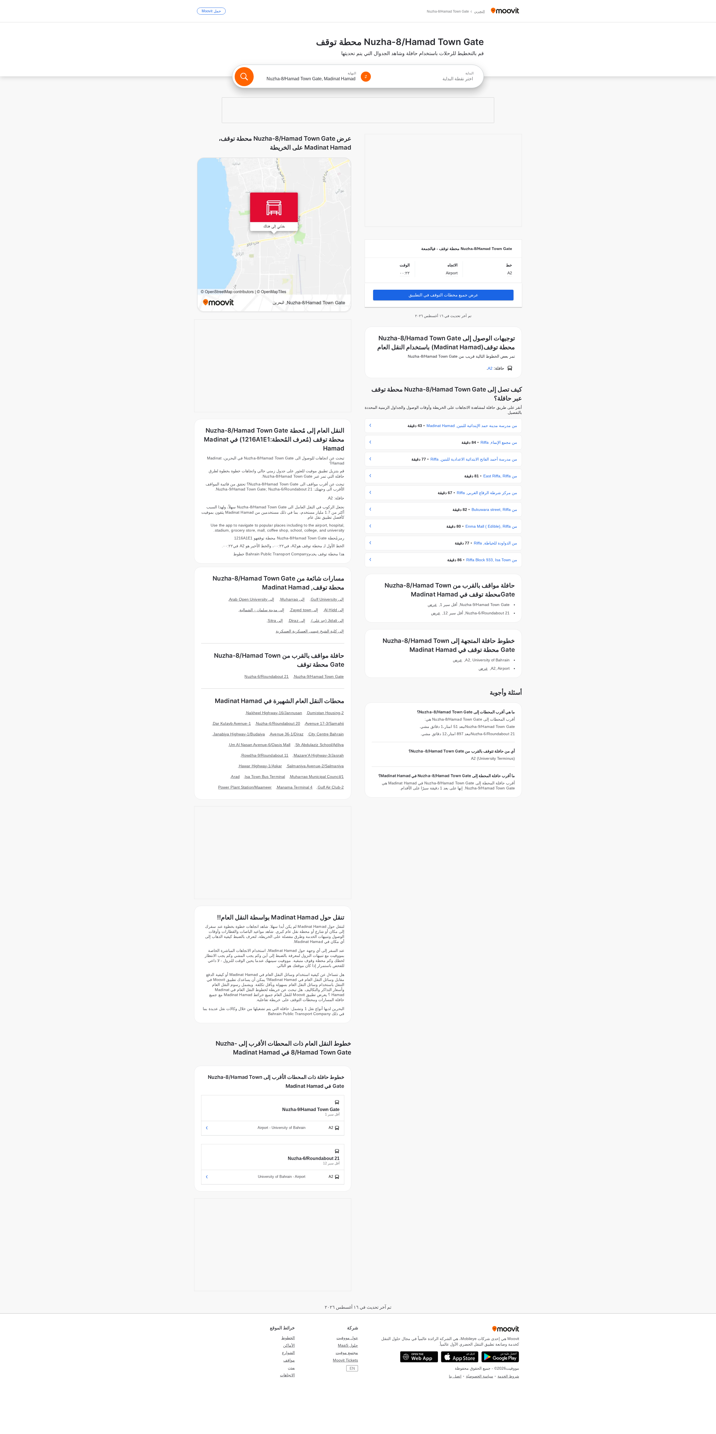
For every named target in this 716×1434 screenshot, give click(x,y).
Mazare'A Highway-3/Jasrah (319, 755)
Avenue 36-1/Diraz (286, 734)
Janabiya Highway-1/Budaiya (239, 734)
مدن (291, 1367)
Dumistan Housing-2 (325, 713)
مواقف (289, 1360)
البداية (469, 73)
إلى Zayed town (304, 610)
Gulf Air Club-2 (331, 787)
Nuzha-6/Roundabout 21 (266, 676)
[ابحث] (244, 76)
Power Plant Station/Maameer (245, 787)
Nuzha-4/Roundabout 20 (278, 723)
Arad (235, 776)
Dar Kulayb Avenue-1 (232, 723)
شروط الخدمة (508, 1376)
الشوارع (288, 1352)
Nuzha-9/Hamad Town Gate (319, 676)
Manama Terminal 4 (295, 787)
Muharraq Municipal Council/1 (317, 776)
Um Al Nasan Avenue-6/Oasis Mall (259, 744)
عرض (432, 604)
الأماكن (289, 1345)
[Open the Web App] (419, 1356)
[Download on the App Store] (460, 1356)
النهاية (352, 73)
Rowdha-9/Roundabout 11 (264, 755)
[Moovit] (505, 11)
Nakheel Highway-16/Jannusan (274, 713)
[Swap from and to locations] (366, 77)
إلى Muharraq (292, 599)
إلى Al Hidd (334, 610)
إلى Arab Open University (251, 599)
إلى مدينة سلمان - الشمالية (261, 610)
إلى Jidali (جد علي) (327, 620)
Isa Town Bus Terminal (265, 776)
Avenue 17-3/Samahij (324, 723)
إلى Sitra (275, 620)
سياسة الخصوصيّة (479, 1376)
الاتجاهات (287, 1375)
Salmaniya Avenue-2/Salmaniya (315, 766)
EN (352, 1368)
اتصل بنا (455, 1376)
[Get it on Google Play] (500, 1356)
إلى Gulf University (327, 599)
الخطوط (288, 1338)
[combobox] (425, 79)
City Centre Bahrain (326, 734)
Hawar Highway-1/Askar (260, 766)
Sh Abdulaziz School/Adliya (319, 744)
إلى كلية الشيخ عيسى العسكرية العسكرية (310, 631)
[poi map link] (274, 235)
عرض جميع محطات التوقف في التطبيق (443, 295)
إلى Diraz (297, 620)
